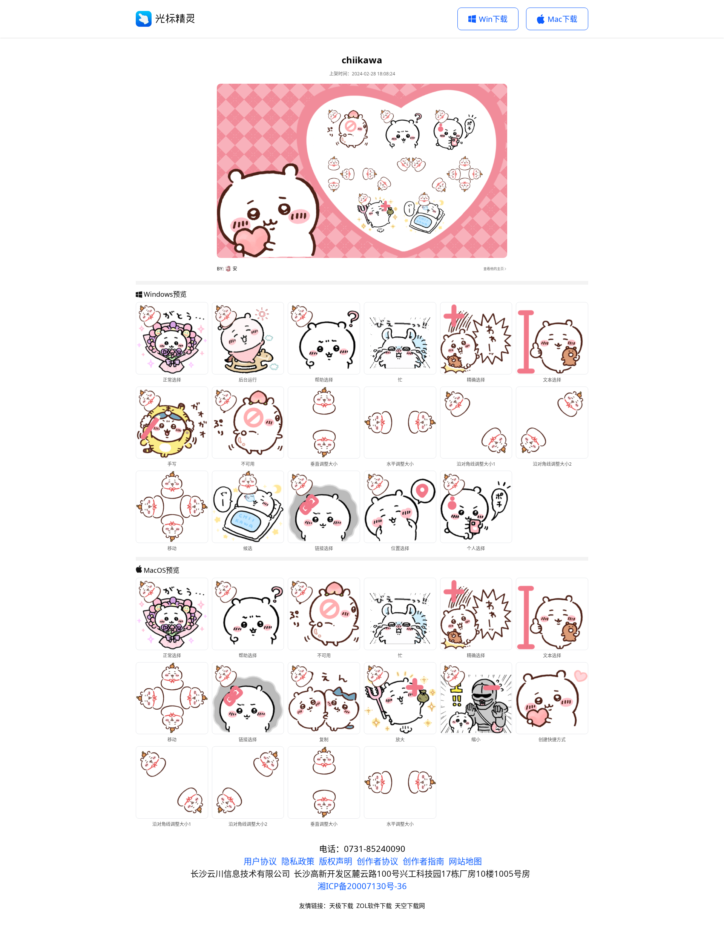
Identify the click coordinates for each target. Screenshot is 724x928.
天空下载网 (410, 905)
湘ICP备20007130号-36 (362, 885)
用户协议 (260, 861)
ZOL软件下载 (374, 905)
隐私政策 (297, 861)
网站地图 (465, 861)
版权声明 (335, 861)
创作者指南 (423, 861)
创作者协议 (377, 861)
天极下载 (341, 905)
